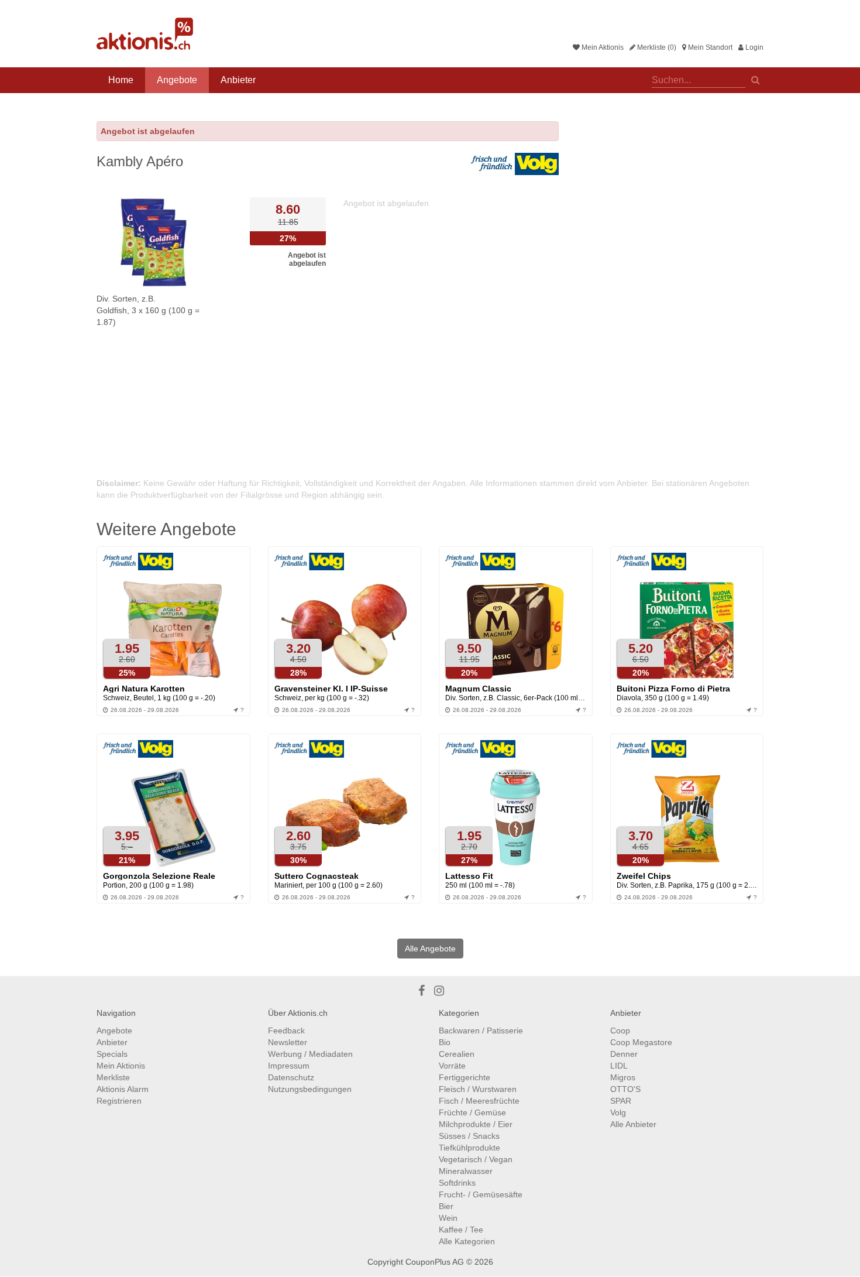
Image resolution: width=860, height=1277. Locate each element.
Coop (620, 1030)
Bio (444, 1042)
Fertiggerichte (464, 1077)
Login (753, 47)
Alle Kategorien (467, 1241)
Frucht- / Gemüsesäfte (480, 1194)
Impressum (288, 1065)
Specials (112, 1054)
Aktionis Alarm (123, 1089)
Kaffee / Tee (461, 1229)
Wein (448, 1218)
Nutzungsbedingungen (310, 1089)
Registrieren (119, 1100)
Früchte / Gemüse (472, 1112)
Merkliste (113, 1077)
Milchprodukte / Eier (475, 1124)
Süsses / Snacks (469, 1136)
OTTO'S (625, 1089)
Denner (624, 1054)
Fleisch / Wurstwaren (478, 1089)
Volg (618, 1112)
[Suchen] (755, 79)
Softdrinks (457, 1182)
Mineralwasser (466, 1171)
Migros (622, 1077)
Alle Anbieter (633, 1124)
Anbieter (238, 80)
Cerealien (456, 1054)
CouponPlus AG (434, 1261)
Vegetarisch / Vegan (475, 1159)
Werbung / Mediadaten (310, 1054)
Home (120, 80)
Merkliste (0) (655, 47)
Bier (446, 1206)
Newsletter (287, 1042)
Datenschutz (291, 1077)
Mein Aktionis (602, 47)
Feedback (286, 1030)
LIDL (619, 1065)
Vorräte (452, 1065)
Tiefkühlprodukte (469, 1147)
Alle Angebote (430, 948)
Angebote (177, 80)
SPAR (620, 1100)
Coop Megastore (641, 1042)
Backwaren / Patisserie (481, 1030)
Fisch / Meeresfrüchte (479, 1100)
